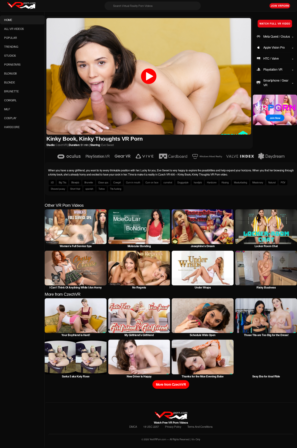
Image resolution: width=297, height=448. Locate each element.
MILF (7, 109)
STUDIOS (10, 56)
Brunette (88, 182)
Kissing (225, 182)
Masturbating (240, 182)
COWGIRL (10, 100)
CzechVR (61, 145)
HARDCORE (12, 127)
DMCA (133, 427)
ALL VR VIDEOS (14, 29)
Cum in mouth (133, 182)
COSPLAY (10, 118)
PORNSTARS (12, 64)
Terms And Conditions (200, 427)
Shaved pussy (58, 188)
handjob (198, 182)
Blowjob (75, 182)
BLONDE (9, 82)
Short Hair (75, 188)
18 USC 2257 (151, 427)
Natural (272, 182)
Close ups (103, 182)
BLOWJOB (10, 73)
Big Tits (62, 182)
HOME (8, 20)
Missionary (257, 182)
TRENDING (11, 47)
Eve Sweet (107, 145)
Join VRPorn (280, 5)
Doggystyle (183, 182)
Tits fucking (115, 188)
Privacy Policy (173, 427)
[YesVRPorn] (170, 418)
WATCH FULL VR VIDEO (275, 23)
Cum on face (151, 182)
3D (52, 182)
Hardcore (211, 182)
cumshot (167, 182)
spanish (89, 188)
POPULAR (10, 38)
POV (283, 182)
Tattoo (101, 188)
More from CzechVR (171, 384)
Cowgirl (117, 182)
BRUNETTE (11, 91)
